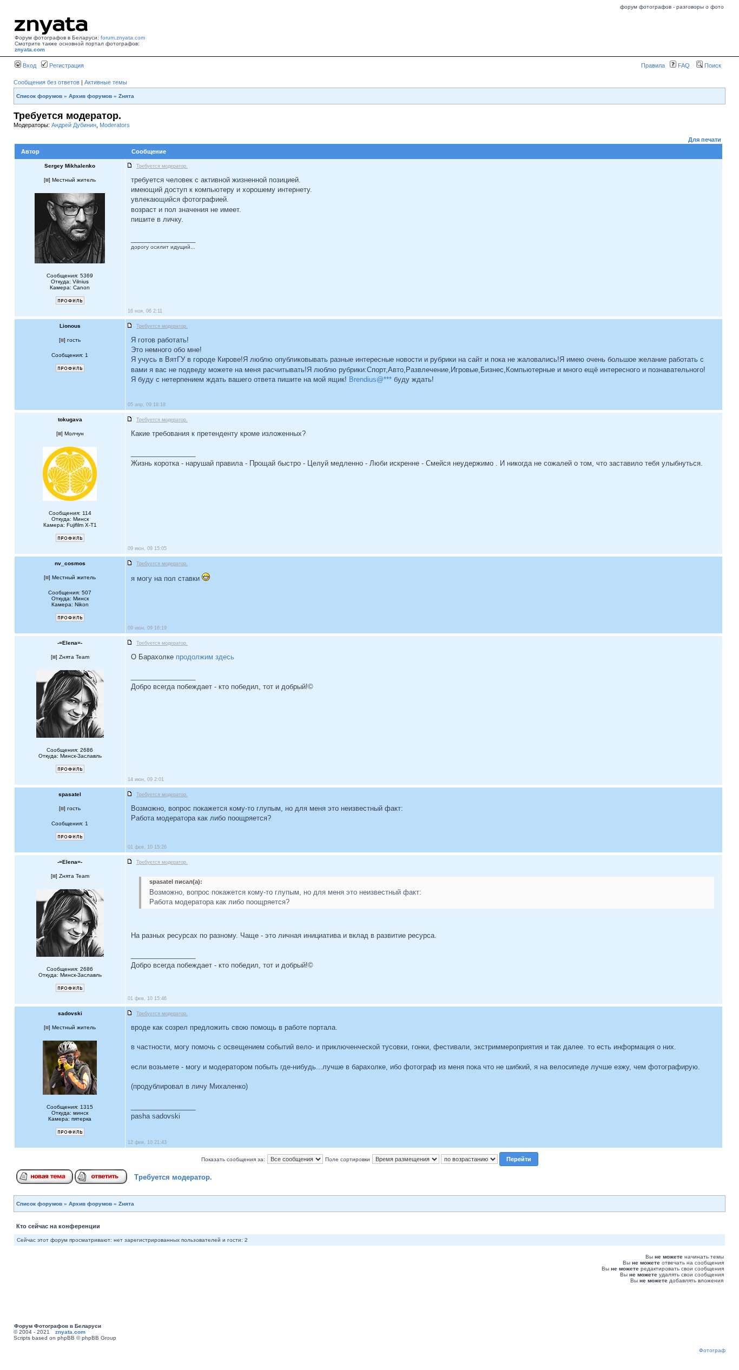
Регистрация (66, 65)
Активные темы (105, 82)
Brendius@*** (370, 379)
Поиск (712, 65)
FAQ (683, 65)
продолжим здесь (205, 657)
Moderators (115, 125)
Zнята (126, 96)
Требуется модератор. (173, 1177)
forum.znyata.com (123, 38)
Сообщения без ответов (47, 82)
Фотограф (712, 1350)
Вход (28, 65)
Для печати (704, 139)
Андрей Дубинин (73, 125)
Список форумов (39, 96)
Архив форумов (90, 96)
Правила (653, 65)
